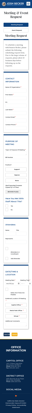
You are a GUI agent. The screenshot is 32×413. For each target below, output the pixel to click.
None (17, 180)
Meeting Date (9, 280)
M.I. (6, 102)
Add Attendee (15, 258)
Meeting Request (17, 25)
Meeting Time (24, 280)
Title (17, 230)
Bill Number (9, 157)
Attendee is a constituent (15, 253)
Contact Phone (10, 124)
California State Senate (15, 401)
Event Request (17, 30)
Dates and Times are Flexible (17, 293)
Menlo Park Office (16, 310)
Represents (9, 238)
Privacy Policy (11, 405)
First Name (9, 95)
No (12, 210)
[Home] (13, 4)
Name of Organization (12, 87)
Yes (12, 206)
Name (7, 230)
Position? (8, 165)
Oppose (17, 175)
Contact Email (10, 117)
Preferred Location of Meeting (15, 298)
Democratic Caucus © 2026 (16, 403)
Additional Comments (12, 321)
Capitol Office (16, 305)
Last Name (8, 109)
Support (17, 169)
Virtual (16, 316)
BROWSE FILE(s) (13, 192)
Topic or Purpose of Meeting (15, 150)
